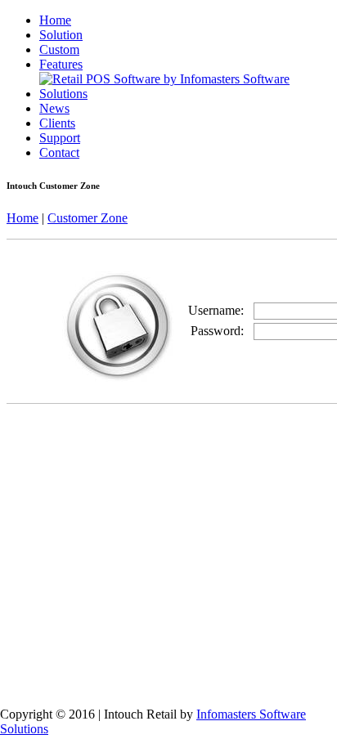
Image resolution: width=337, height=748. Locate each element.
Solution (61, 35)
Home (55, 20)
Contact (59, 152)
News (54, 108)
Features (61, 64)
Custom (59, 49)
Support (59, 138)
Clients (57, 123)
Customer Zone (87, 218)
